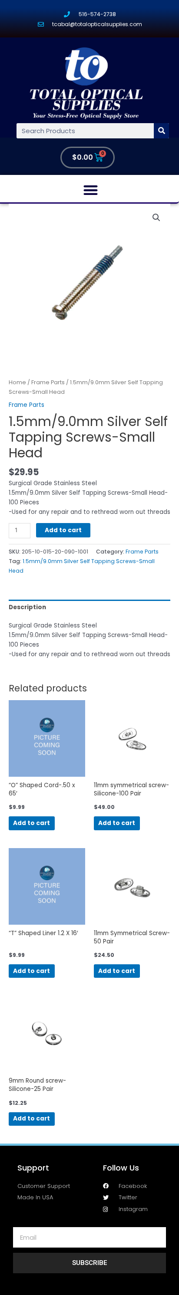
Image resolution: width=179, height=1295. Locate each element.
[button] (90, 189)
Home (17, 382)
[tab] (89, 607)
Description (27, 607)
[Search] (161, 130)
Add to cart (63, 530)
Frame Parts (48, 382)
